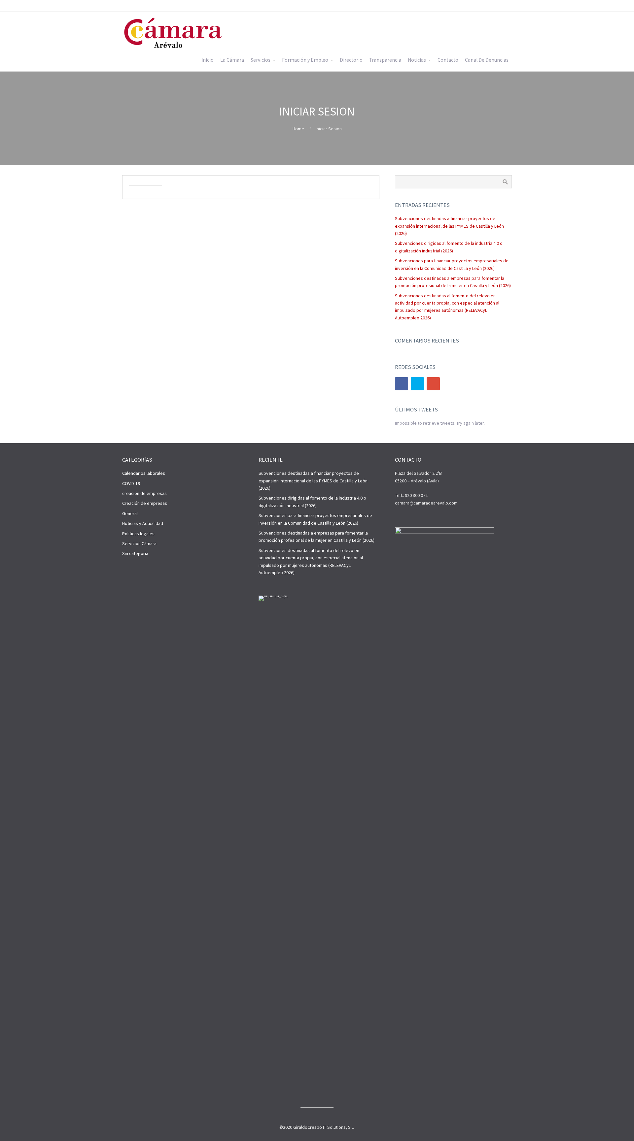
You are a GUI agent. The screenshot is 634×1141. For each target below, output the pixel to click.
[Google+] (433, 383)
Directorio (351, 60)
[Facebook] (401, 383)
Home (298, 129)
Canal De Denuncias (487, 60)
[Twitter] (417, 383)
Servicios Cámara (139, 543)
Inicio (207, 60)
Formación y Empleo (305, 60)
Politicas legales (138, 534)
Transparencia (385, 60)
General (130, 513)
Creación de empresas (144, 503)
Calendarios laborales (143, 473)
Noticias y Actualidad (142, 523)
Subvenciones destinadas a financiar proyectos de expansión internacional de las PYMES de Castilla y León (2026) (449, 225)
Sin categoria (135, 553)
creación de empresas (144, 493)
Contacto (448, 60)
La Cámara (232, 60)
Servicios (260, 60)
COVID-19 (131, 483)
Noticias (417, 60)
